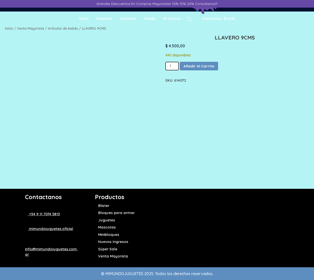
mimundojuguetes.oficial (50, 228)
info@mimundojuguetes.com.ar (51, 252)
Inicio (84, 18)
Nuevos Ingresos (113, 241)
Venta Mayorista (30, 28)
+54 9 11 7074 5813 (44, 214)
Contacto (128, 18)
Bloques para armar (116, 212)
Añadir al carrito (198, 66)
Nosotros (104, 18)
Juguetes (106, 220)
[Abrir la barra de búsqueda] (189, 19)
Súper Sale (107, 249)
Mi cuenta (171, 18)
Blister (103, 205)
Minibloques (108, 234)
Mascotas (107, 227)
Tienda (149, 18)
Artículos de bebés (63, 28)
